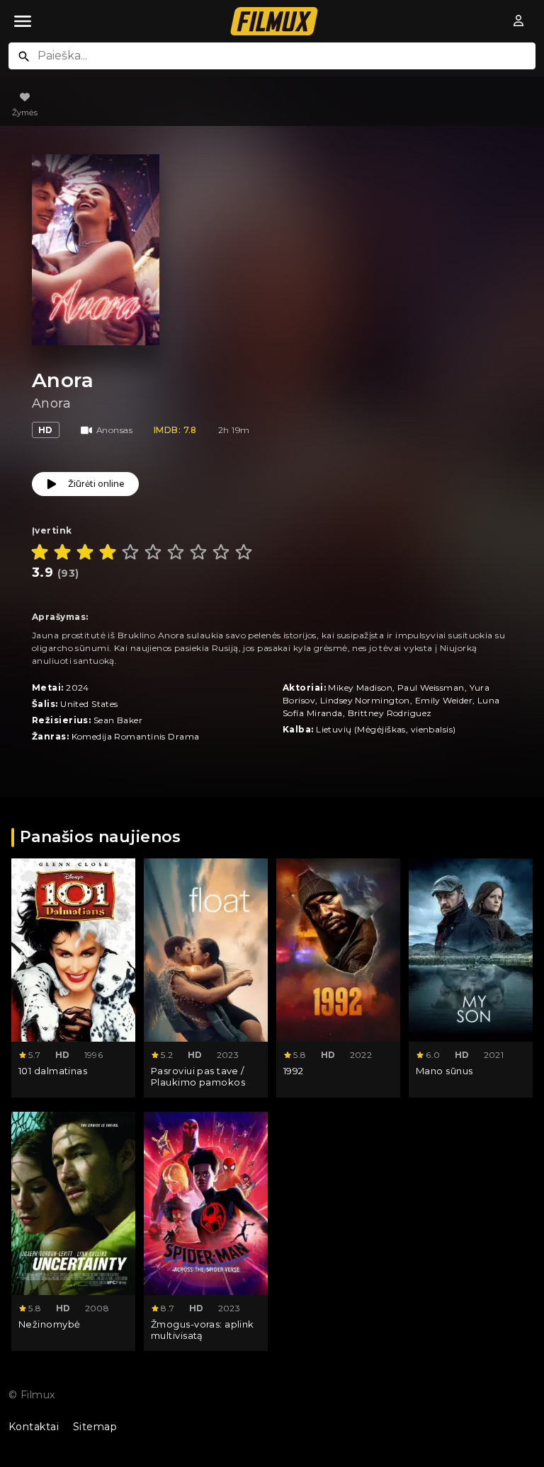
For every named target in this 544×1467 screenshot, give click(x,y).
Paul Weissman (431, 687)
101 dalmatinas (52, 1070)
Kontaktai (33, 1426)
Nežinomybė (49, 1324)
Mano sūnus (444, 1070)
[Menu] (22, 21)
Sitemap (95, 1426)
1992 (293, 1070)
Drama (183, 736)
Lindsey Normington (365, 700)
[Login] (519, 21)
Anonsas (114, 430)
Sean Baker (118, 720)
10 (243, 552)
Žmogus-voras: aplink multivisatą (202, 1330)
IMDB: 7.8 (175, 430)
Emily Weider (443, 700)
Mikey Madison (360, 687)
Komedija (92, 736)
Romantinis (139, 736)
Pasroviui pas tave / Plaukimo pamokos (198, 1076)
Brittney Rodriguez (390, 713)
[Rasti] (24, 57)
